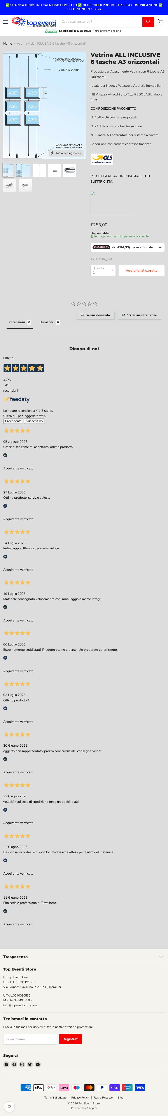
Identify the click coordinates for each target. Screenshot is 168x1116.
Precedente (13, 421)
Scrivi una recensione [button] (142, 315)
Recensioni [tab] (17, 322)
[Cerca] (148, 22)
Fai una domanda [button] (98, 315)
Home (7, 43)
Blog (120, 1098)
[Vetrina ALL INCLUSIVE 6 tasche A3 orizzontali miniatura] (8, 170)
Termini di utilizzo (55, 1098)
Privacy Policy (80, 1098)
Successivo (34, 421)
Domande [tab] (47, 322)
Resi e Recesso (103, 1098)
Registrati (71, 1039)
